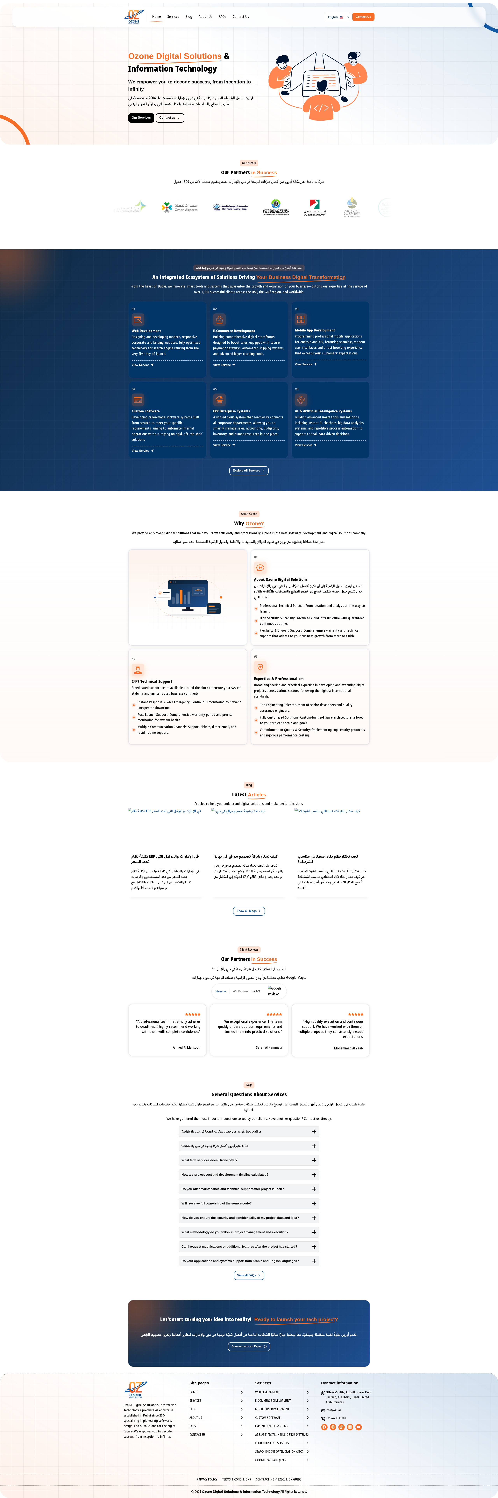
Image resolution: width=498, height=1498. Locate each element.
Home (156, 17)
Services (173, 17)
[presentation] (165, 829)
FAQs (222, 17)
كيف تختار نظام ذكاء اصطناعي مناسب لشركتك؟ (328, 859)
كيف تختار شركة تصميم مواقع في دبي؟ (246, 856)
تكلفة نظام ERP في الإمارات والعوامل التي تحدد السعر (165, 859)
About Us (205, 17)
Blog (189, 17)
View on (221, 991)
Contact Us (241, 17)
